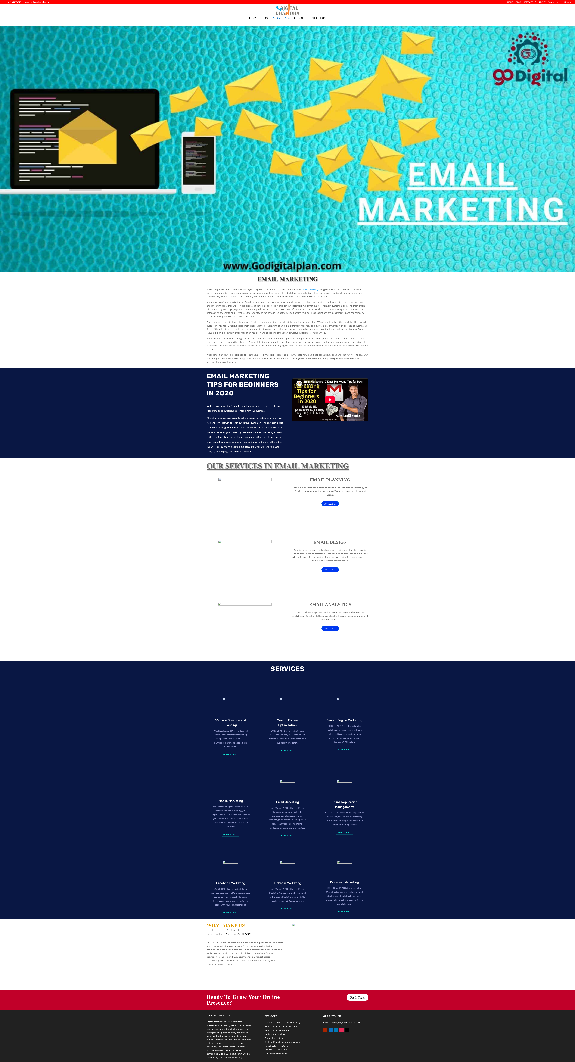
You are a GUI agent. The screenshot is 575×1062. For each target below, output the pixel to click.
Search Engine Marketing (279, 1030)
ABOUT (542, 2)
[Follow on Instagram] (341, 1030)
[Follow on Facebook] (331, 1030)
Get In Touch (357, 997)
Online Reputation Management (283, 1042)
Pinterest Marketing (276, 1053)
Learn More (229, 754)
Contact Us (553, 2)
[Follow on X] (347, 1030)
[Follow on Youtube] (325, 1030)
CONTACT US (330, 503)
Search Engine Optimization (281, 1026)
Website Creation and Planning (283, 1022)
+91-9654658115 (13, 2)
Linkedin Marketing (276, 1050)
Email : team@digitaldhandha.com (342, 1022)
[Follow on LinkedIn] (336, 1030)
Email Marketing (274, 1038)
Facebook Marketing (276, 1046)
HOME (510, 2)
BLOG (518, 2)
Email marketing (309, 289)
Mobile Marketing (275, 1034)
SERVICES (528, 2)
